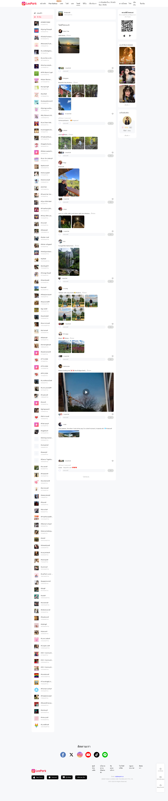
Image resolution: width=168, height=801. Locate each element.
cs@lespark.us (119, 776)
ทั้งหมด (69, 35)
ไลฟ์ (67, 3)
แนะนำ (38, 13)
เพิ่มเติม (127, 105)
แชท (61, 3)
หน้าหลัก (43, 3)
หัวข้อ (37, 17)
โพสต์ (78, 3)
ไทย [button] (130, 3)
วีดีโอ (84, 3)
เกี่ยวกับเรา (93, 3)
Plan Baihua (53, 3)
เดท (72, 3)
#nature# (61, 166)
